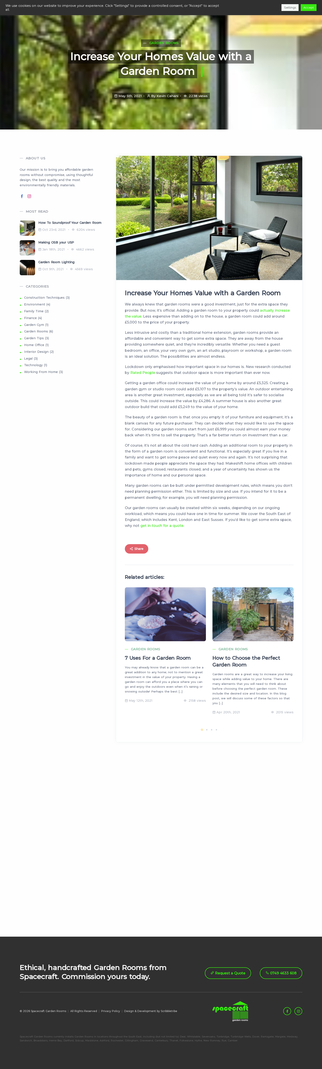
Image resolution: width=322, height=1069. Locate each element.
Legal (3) (31, 358)
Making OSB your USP (56, 242)
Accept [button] (308, 7)
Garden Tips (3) (36, 338)
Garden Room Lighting (56, 262)
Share (138, 549)
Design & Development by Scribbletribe (150, 1011)
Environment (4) (37, 304)
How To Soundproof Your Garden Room (69, 223)
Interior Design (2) (39, 352)
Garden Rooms (164, 43)
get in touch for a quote (161, 526)
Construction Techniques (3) (47, 298)
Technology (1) (35, 365)
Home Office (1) (36, 345)
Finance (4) (33, 318)
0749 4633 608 (283, 973)
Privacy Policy (110, 1011)
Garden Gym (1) (36, 325)
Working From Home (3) (43, 372)
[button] (202, 730)
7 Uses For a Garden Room (158, 658)
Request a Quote (229, 973)
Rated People (142, 373)
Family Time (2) (36, 311)
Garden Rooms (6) (38, 331)
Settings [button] (290, 7)
